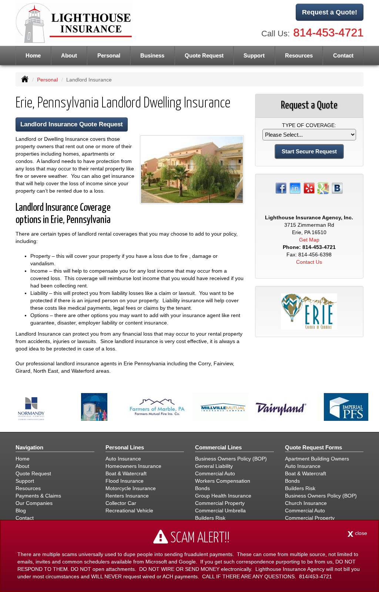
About (69, 55)
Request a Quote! (329, 12)
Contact (343, 55)
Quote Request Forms (313, 447)
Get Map (309, 240)
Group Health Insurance (223, 496)
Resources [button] (299, 55)
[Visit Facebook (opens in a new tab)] (281, 188)
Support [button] (254, 55)
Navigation (29, 447)
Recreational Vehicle (129, 510)
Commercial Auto (215, 473)
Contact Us (309, 262)
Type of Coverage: (309, 125)
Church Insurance (306, 503)
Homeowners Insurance (133, 466)
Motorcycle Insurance (130, 488)
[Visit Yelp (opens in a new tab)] (309, 188)
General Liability (214, 466)
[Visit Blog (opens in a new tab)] (337, 188)
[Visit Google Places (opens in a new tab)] (323, 188)
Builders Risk (210, 518)
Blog (21, 510)
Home (33, 55)
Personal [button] (108, 55)
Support (25, 481)
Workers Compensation (222, 481)
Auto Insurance (123, 459)
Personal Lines (124, 447)
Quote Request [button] (204, 55)
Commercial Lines (218, 447)
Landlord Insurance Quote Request (71, 124)
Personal (47, 80)
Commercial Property (220, 503)
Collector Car (120, 503)
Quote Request (33, 473)
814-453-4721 (328, 32)
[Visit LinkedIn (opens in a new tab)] (295, 188)
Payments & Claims (38, 496)
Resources (28, 488)
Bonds (202, 488)
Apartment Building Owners (317, 459)
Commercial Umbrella (220, 510)
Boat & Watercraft (126, 473)
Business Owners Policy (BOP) (231, 459)
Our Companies (34, 503)
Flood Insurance (124, 481)
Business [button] (152, 55)
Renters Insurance (127, 496)
